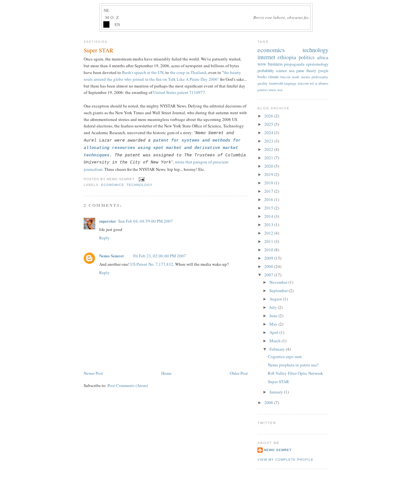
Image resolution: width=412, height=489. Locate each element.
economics (112, 185)
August (276, 299)
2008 (269, 266)
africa (322, 57)
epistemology (317, 64)
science (281, 70)
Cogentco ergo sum (285, 356)
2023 (269, 141)
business (275, 64)
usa (291, 70)
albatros (323, 83)
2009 (269, 258)
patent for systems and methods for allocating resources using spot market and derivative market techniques (162, 148)
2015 (269, 208)
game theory (306, 70)
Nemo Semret (111, 256)
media (305, 76)
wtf (312, 83)
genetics (263, 90)
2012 (269, 233)
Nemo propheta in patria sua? (293, 365)
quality (263, 83)
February (277, 349)
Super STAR (98, 50)
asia (279, 90)
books (262, 76)
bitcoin (285, 76)
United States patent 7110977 (179, 92)
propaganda (294, 64)
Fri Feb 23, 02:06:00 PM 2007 (159, 256)
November (278, 282)
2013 (269, 224)
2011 (269, 241)
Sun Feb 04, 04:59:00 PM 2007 (145, 221)
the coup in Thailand (188, 72)
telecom (303, 83)
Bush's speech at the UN (143, 72)
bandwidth (276, 83)
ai (316, 83)
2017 (269, 191)
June (273, 315)
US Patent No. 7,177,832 (151, 264)
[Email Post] (141, 179)
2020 (269, 166)
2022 (269, 149)
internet (266, 57)
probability (266, 70)
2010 (269, 250)
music (272, 90)
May (273, 324)
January (276, 392)
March (275, 341)
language (290, 83)
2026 (269, 116)
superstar (107, 221)
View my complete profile (286, 459)
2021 (269, 158)
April (274, 332)
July (273, 307)
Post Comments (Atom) (128, 385)
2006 (269, 402)
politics (307, 57)
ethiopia (286, 57)
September (279, 290)
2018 (269, 183)
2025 (269, 124)
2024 (269, 132)
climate (273, 76)
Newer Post (93, 373)
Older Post (239, 373)
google (323, 70)
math (295, 76)
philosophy (320, 76)
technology (139, 185)
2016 (269, 199)
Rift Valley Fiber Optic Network (295, 373)
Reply (104, 238)
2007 (269, 275)
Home (166, 373)
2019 (269, 174)
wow (262, 64)
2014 (269, 216)
